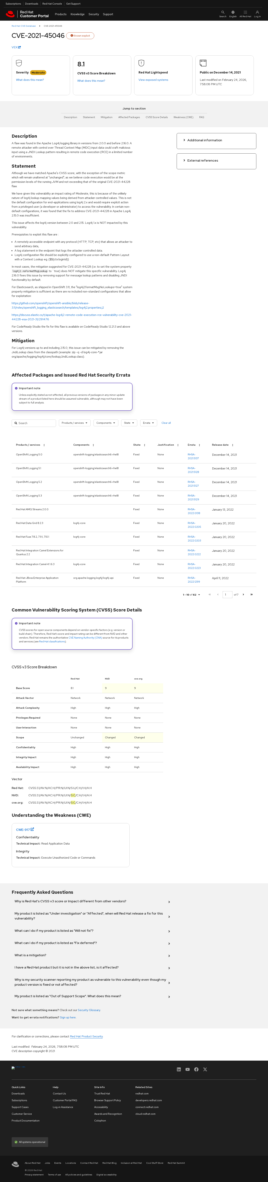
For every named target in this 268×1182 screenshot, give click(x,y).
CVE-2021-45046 (53, 25)
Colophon (100, 1120)
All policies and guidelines (78, 1174)
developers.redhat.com (148, 1100)
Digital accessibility (106, 1174)
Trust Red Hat (102, 1093)
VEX (15, 47)
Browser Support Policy (107, 1100)
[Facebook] (196, 1071)
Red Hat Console (52, 3)
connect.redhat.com (147, 1107)
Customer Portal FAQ (65, 1100)
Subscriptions (13, 3)
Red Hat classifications (52, 641)
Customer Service (22, 1113)
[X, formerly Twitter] (205, 1071)
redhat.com (142, 1093)
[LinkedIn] (179, 1071)
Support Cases (20, 1107)
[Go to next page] (243, 594)
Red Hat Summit (176, 1163)
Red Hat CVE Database (24, 25)
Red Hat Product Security (86, 1036)
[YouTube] (187, 1071)
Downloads (31, 3)
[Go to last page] (251, 594)
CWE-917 (23, 830)
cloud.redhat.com (145, 1113)
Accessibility (101, 1107)
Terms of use (54, 1174)
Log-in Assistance (63, 1107)
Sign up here (68, 1017)
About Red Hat (32, 1163)
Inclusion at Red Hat (131, 1163)
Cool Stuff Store (154, 1163)
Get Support (73, 3)
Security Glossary (89, 1010)
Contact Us (59, 1093)
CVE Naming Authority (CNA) (85, 637)
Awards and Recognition (108, 1113)
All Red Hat (245, 16)
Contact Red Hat (89, 1163)
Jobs (47, 1163)
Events (57, 1163)
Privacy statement (34, 1174)
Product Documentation (26, 1120)
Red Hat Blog (109, 1163)
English (233, 16)
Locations (70, 1163)
